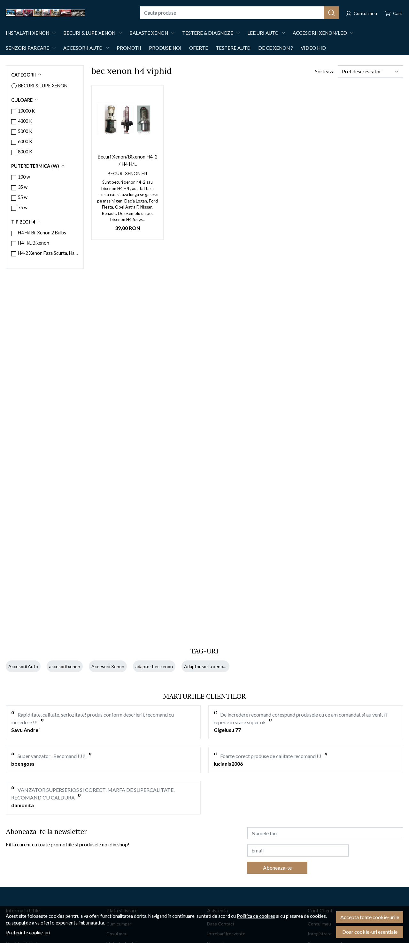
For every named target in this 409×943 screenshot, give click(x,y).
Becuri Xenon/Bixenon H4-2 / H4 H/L (127, 160)
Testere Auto (233, 48)
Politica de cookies (256, 916)
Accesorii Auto (23, 666)
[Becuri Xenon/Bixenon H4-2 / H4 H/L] (127, 121)
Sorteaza (325, 71)
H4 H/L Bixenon (33, 243)
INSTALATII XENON (27, 33)
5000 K (25, 131)
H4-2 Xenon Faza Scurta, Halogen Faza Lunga (48, 253)
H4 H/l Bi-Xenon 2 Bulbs (42, 232)
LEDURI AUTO (263, 33)
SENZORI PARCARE (27, 48)
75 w (22, 207)
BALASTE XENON (148, 33)
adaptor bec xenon (154, 666)
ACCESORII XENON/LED (320, 33)
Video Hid (313, 48)
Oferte (198, 48)
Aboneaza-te (277, 868)
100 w (24, 177)
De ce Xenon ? (275, 48)
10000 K (26, 111)
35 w (22, 187)
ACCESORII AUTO (83, 48)
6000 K (25, 141)
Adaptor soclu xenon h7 (208, 666)
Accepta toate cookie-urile (369, 917)
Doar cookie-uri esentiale (369, 932)
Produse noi (165, 48)
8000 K (25, 151)
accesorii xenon (64, 666)
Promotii (129, 48)
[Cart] (393, 12)
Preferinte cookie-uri (28, 932)
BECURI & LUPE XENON (89, 33)
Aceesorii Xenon (107, 666)
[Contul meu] (361, 12)
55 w (22, 197)
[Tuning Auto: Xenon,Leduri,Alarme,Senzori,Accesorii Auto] (70, 13)
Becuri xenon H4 (127, 173)
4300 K (25, 121)
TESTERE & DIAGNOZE (207, 33)
